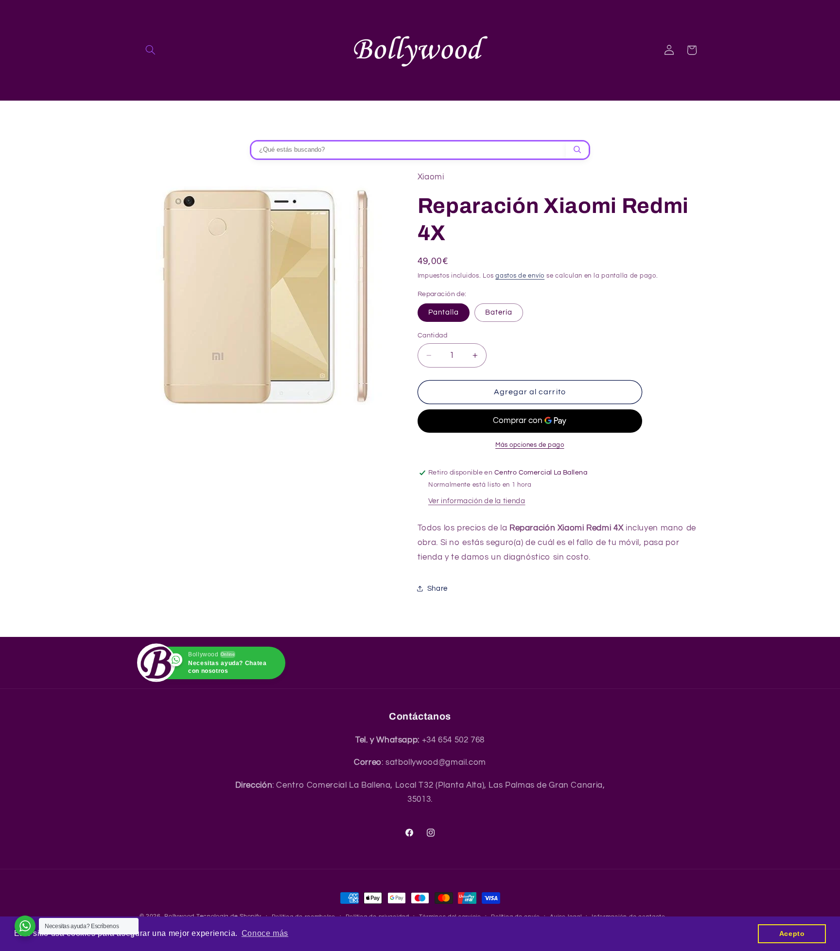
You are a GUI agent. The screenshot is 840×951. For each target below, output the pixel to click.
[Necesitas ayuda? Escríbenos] (25, 926)
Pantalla (443, 312)
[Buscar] (577, 149)
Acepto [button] (792, 933)
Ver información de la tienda (476, 501)
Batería (498, 312)
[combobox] (408, 149)
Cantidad (432, 335)
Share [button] (437, 588)
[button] (151, 50)
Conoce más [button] (265, 933)
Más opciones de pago (529, 445)
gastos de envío (519, 276)
